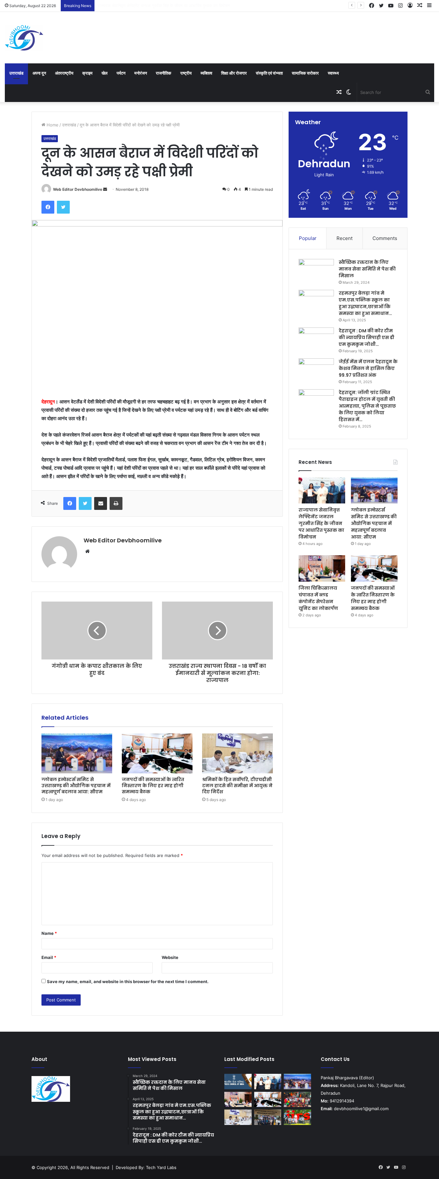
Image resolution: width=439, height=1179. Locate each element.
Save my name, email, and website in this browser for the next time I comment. (128, 981)
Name (49, 933)
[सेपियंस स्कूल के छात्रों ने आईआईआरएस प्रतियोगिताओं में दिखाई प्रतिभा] (297, 1117)
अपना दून (39, 73)
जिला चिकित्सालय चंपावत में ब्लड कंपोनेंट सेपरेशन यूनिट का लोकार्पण (318, 598)
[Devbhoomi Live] (24, 38)
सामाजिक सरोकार (305, 73)
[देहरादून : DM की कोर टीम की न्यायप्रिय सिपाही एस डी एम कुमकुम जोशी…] (316, 339)
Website (170, 957)
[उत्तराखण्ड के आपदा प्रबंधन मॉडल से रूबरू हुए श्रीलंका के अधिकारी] (268, 1117)
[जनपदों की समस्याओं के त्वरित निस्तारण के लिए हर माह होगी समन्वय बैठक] (157, 753)
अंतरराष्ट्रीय (64, 73)
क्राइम (87, 73)
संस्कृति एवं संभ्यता (269, 73)
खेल (105, 73)
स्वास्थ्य (333, 73)
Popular (308, 238)
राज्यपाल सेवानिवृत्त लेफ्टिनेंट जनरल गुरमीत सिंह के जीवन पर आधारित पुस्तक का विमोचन (321, 523)
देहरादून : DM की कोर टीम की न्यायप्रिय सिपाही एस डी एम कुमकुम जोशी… (366, 337)
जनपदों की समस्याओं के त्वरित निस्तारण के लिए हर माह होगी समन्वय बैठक (153, 785)
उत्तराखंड (16, 73)
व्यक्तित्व (206, 73)
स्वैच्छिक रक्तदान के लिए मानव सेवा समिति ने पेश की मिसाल (367, 269)
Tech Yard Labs (161, 1167)
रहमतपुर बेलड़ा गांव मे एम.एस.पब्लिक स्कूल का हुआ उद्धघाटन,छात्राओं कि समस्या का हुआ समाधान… (365, 303)
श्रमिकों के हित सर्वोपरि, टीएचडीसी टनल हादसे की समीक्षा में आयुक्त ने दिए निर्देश (237, 785)
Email (48, 957)
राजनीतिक (163, 73)
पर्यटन (121, 73)
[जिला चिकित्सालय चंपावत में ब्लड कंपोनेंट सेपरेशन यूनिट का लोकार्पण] (322, 568)
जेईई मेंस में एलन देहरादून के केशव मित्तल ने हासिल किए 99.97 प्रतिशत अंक (368, 368)
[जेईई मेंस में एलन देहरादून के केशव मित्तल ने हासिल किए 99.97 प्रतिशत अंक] (316, 370)
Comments (384, 238)
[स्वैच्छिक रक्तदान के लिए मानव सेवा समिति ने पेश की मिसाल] (316, 271)
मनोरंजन (140, 73)
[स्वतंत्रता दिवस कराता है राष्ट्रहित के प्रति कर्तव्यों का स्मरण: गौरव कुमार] (297, 1099)
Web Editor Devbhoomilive (77, 189)
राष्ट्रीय (186, 73)
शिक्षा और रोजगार (234, 73)
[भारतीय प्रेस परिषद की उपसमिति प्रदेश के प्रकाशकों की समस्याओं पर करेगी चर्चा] (238, 1081)
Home (51, 124)
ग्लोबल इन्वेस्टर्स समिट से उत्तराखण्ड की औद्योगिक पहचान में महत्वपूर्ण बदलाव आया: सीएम (164, 5)
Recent (344, 238)
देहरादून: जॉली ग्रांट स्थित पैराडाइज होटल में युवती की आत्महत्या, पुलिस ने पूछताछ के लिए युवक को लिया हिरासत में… (367, 406)
